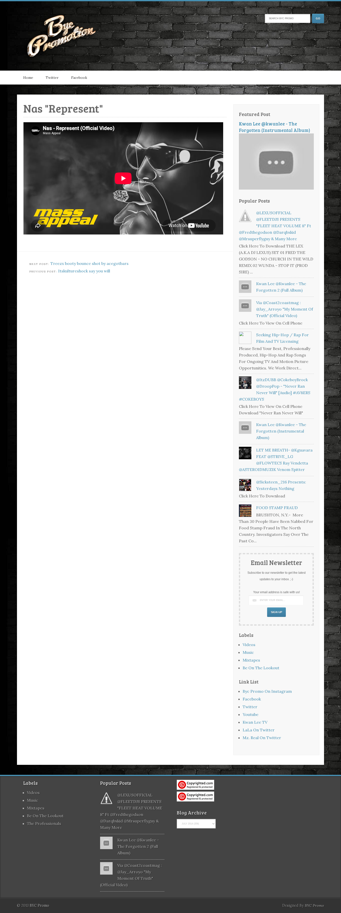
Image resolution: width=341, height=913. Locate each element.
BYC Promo (314, 905)
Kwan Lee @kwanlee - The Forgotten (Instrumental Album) (274, 126)
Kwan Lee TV (255, 722)
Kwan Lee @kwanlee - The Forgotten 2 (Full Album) (138, 846)
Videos (249, 644)
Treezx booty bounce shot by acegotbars (89, 263)
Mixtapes (251, 660)
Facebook (79, 77)
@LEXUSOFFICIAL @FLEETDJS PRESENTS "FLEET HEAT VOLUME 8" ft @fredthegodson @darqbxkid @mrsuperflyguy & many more (275, 225)
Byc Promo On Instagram (267, 691)
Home (28, 77)
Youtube (250, 714)
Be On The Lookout (261, 667)
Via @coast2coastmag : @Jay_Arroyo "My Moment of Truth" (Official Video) (284, 309)
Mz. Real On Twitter (262, 737)
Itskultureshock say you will (84, 270)
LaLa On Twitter (259, 729)
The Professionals (44, 823)
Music (248, 652)
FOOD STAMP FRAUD (277, 507)
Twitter (52, 77)
